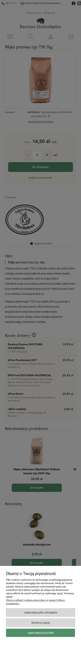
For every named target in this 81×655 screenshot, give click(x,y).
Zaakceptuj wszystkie (40, 632)
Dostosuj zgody (40, 622)
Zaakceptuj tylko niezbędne (40, 612)
